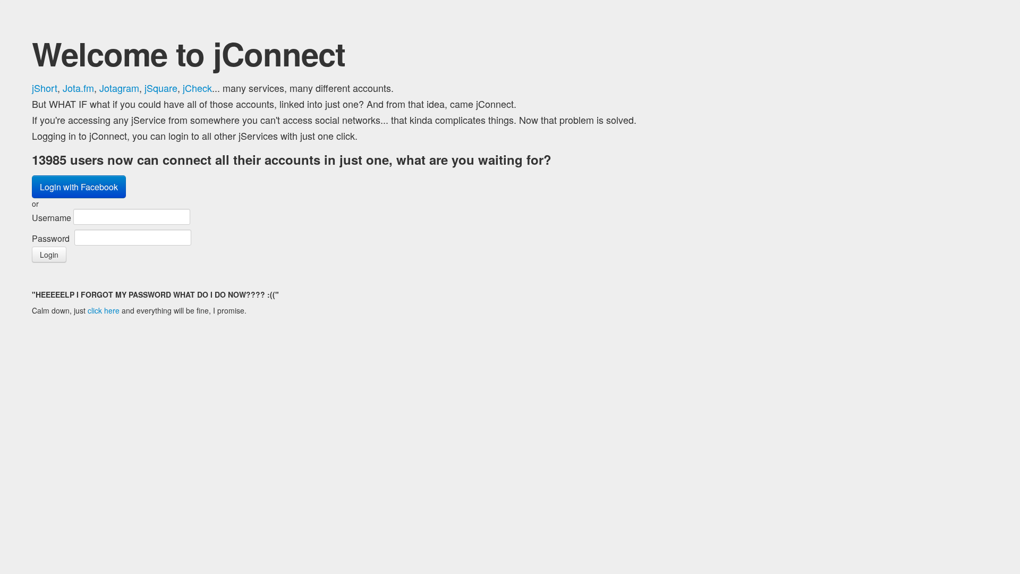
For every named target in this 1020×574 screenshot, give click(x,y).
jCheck (197, 88)
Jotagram (119, 88)
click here (104, 310)
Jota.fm (78, 88)
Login (49, 254)
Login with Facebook (79, 187)
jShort (44, 88)
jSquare (160, 88)
